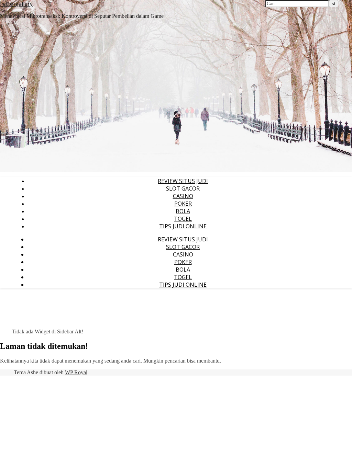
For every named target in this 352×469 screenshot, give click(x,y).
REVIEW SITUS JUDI (183, 181)
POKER (183, 203)
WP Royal (76, 372)
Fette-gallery (16, 4)
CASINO (183, 196)
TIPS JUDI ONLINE (183, 226)
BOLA (183, 211)
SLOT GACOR (183, 188)
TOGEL (183, 218)
